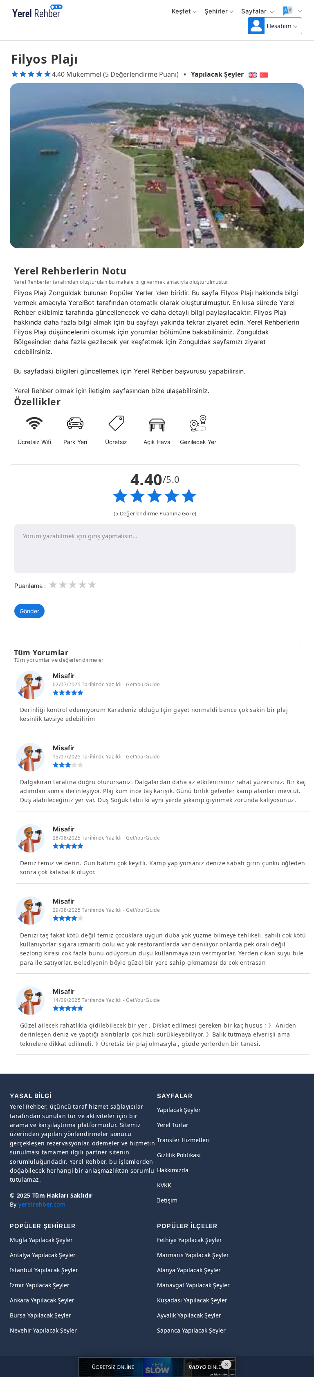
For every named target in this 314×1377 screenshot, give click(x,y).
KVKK (164, 1185)
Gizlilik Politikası (179, 1155)
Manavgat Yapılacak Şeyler (193, 1285)
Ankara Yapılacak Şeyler (42, 1300)
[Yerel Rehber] (37, 11)
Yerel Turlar (172, 1125)
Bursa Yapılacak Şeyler (40, 1315)
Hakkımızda (172, 1170)
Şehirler (216, 11)
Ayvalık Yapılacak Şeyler (189, 1315)
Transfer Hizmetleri (183, 1140)
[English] (251, 74)
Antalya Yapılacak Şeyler (43, 1255)
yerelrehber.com (41, 1204)
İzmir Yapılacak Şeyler (40, 1285)
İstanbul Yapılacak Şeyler (44, 1270)
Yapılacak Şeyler (217, 74)
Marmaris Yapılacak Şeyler (193, 1255)
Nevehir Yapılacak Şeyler (43, 1330)
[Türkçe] (265, 74)
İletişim (167, 1200)
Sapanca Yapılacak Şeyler (191, 1330)
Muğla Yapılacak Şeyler (41, 1240)
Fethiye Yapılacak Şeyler (189, 1240)
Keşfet (181, 11)
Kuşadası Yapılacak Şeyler (192, 1300)
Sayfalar (254, 11)
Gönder (29, 611)
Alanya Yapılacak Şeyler (189, 1270)
